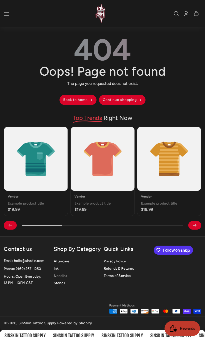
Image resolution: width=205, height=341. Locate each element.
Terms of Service (117, 276)
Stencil (59, 283)
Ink (56, 268)
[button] (6, 15)
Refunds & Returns (119, 268)
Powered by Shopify (74, 323)
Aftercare (61, 261)
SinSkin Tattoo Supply (37, 323)
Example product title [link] (26, 203)
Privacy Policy (115, 261)
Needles (60, 276)
